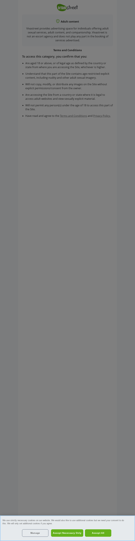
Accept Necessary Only (67, 533)
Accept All (98, 533)
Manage (35, 533)
